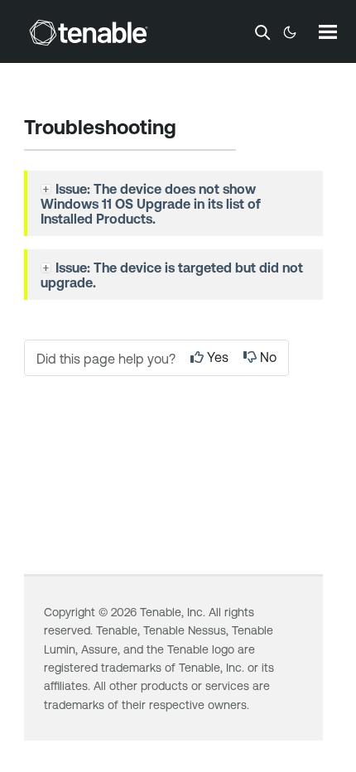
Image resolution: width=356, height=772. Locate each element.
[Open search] (262, 32)
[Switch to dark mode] (290, 32)
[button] (48, 188)
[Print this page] (190, 129)
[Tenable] (88, 32)
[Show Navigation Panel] (328, 31)
